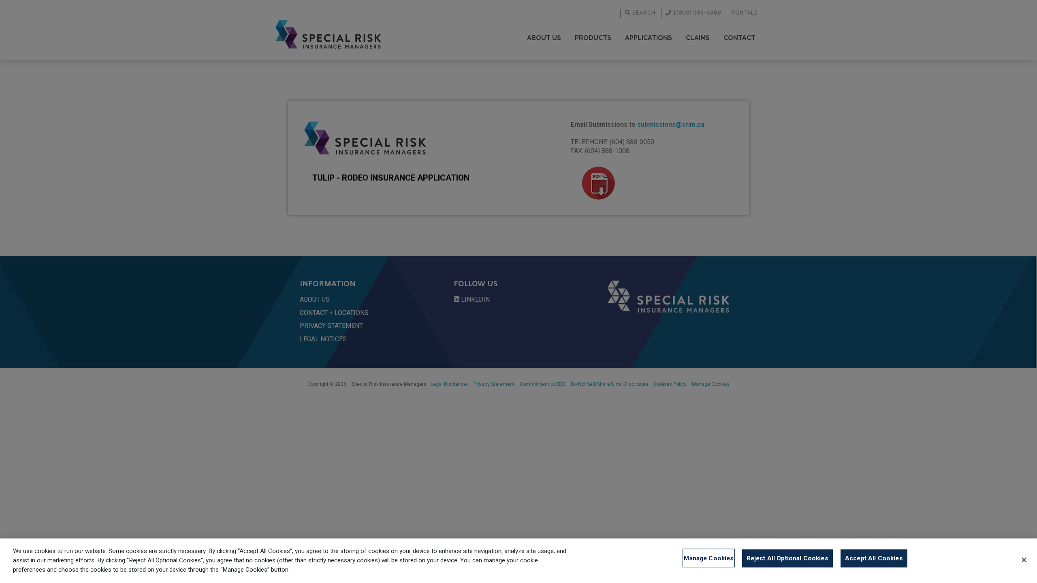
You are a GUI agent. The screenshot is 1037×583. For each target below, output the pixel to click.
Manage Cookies (709, 558)
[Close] (1024, 560)
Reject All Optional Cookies (787, 558)
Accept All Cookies (874, 558)
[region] (518, 560)
